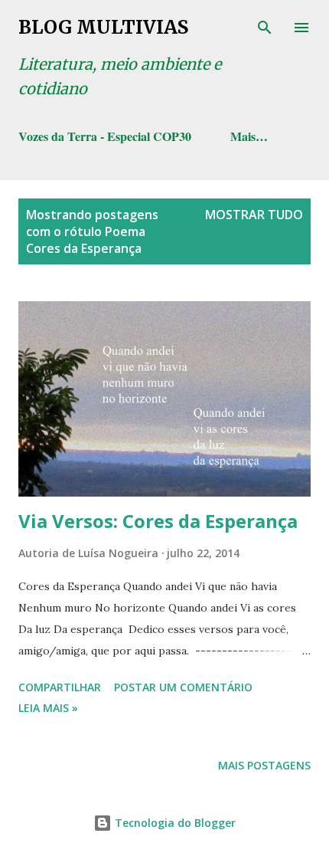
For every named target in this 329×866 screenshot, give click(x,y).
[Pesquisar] (265, 27)
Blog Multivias (103, 27)
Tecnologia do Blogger (174, 822)
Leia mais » (48, 707)
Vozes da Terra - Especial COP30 (104, 136)
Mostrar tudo (254, 214)
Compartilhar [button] (59, 687)
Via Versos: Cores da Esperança (158, 520)
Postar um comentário (183, 687)
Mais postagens (264, 765)
